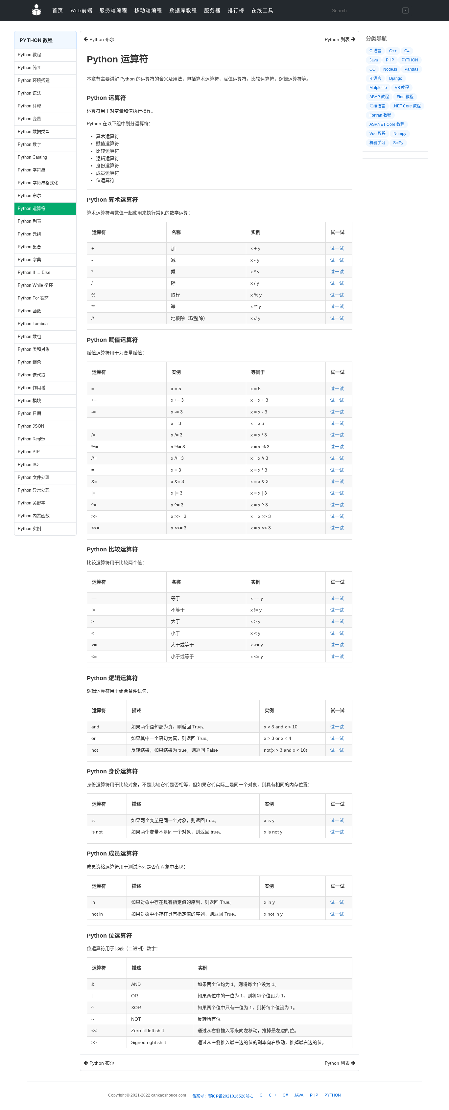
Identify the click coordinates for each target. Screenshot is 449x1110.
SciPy (398, 143)
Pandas (411, 69)
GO (372, 69)
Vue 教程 (377, 133)
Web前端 (81, 10)
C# (407, 51)
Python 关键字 (31, 502)
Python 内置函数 (34, 515)
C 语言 (375, 51)
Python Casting (32, 157)
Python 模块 (29, 400)
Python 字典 (29, 259)
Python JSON (31, 426)
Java (373, 60)
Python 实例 (29, 528)
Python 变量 (29, 118)
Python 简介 (29, 67)
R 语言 (375, 78)
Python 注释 (29, 105)
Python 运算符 (31, 208)
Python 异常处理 (34, 490)
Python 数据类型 (34, 131)
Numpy (399, 133)
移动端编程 (148, 10)
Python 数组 (29, 336)
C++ (393, 51)
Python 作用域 (31, 387)
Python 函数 (29, 310)
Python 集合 (29, 246)
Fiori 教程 (405, 97)
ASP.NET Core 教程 (386, 124)
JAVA (298, 1095)
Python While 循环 (35, 285)
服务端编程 (114, 10)
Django (395, 78)
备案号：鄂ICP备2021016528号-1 (222, 1096)
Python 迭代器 (31, 374)
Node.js (390, 69)
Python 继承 (29, 362)
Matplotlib (378, 87)
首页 (57, 10)
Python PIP (29, 451)
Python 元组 (29, 234)
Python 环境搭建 (34, 80)
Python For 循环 (33, 298)
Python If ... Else (34, 272)
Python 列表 (29, 221)
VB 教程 (402, 87)
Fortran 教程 (380, 115)
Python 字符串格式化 (38, 182)
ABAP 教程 (379, 97)
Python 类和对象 (34, 349)
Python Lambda (33, 323)
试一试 (337, 248)
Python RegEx (31, 438)
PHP (390, 60)
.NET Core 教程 (407, 106)
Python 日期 (29, 413)
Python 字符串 (31, 169)
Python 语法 (29, 93)
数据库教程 (183, 10)
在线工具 (262, 10)
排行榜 (236, 10)
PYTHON (410, 60)
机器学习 (377, 143)
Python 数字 (29, 144)
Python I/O (28, 464)
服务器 (212, 10)
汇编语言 (377, 106)
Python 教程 (29, 54)
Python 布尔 (29, 195)
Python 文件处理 (34, 477)
